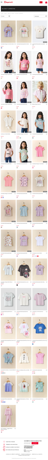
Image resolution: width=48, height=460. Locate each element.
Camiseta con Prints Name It (37, 311)
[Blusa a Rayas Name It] (39, 92)
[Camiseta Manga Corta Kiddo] (24, 121)
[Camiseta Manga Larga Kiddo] (8, 62)
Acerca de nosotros (24, 455)
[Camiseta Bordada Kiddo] (39, 357)
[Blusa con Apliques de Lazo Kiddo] (24, 357)
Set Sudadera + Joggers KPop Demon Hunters (6, 429)
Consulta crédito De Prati (12, 447)
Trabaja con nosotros (11, 444)
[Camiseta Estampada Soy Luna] (24, 269)
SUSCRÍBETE (35, 443)
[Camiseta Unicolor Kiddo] (39, 241)
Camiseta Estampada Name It (6, 311)
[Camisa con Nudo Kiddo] (8, 121)
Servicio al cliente (37, 454)
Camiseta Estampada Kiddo (22, 74)
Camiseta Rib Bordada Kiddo (6, 398)
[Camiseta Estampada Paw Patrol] (24, 31)
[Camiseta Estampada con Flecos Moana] (24, 386)
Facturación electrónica (12, 449)
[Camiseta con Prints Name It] (39, 299)
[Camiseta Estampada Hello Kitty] (39, 269)
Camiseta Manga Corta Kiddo (22, 133)
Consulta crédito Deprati (13, 454)
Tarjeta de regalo (26, 454)
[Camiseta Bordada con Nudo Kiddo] (8, 357)
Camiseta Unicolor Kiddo (37, 253)
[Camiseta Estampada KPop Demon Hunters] (8, 328)
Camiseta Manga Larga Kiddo (6, 74)
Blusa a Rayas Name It (36, 104)
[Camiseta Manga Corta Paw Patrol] (8, 31)
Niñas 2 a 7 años (11, 13)
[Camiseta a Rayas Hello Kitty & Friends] (8, 269)
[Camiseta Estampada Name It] (8, 299)
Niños (5, 13)
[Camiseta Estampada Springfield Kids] (39, 31)
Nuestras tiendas (10, 441)
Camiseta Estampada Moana (37, 398)
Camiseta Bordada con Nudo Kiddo (7, 369)
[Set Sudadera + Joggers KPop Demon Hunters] (8, 416)
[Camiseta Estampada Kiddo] (24, 62)
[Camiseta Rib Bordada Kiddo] (8, 386)
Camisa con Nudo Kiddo (5, 133)
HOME (2, 13)
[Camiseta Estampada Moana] (39, 386)
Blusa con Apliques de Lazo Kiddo (23, 370)
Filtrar (2, 16)
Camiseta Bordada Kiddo (37, 370)
